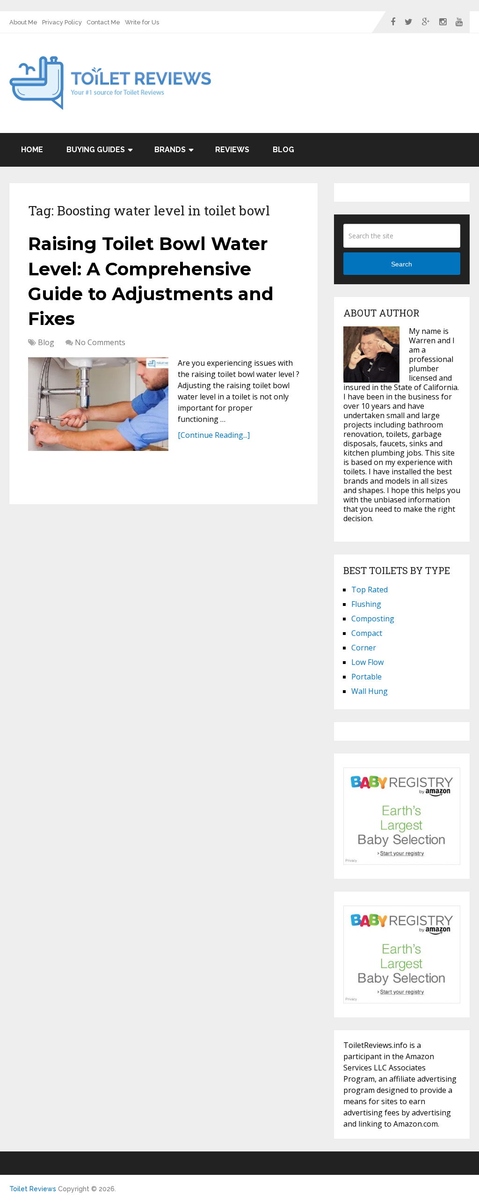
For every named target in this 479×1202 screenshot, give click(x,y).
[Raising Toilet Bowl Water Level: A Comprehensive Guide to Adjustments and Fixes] (98, 404)
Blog (283, 149)
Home (32, 149)
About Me (23, 22)
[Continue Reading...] (214, 435)
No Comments (100, 342)
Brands (170, 149)
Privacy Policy (62, 22)
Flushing (366, 604)
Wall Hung (369, 691)
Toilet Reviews (32, 1189)
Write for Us (142, 22)
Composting (372, 618)
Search (401, 264)
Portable (366, 676)
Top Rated (369, 589)
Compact (366, 633)
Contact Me (103, 22)
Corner (363, 647)
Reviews (232, 149)
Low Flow (367, 662)
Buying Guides (95, 149)
